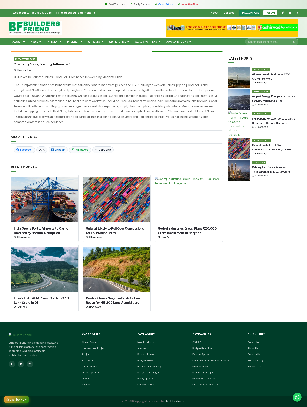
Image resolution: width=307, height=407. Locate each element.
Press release (145, 354)
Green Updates (261, 69)
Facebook (26, 149)
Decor (85, 378)
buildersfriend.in (177, 401)
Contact (229, 12)
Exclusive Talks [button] (146, 41)
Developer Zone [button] (177, 41)
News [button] (35, 41)
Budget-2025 (145, 360)
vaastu (86, 384)
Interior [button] (53, 41)
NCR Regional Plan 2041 (206, 384)
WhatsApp (82, 149)
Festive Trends (146, 384)
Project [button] (16, 41)
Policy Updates (145, 378)
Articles (141, 348)
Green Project (90, 342)
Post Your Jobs (117, 4)
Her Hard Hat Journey (149, 366)
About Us (253, 348)
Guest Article (165, 4)
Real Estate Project (203, 372)
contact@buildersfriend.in (77, 12)
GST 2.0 (196, 342)
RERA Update (200, 366)
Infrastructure (25, 59)
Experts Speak (200, 354)
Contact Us (254, 354)
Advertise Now (189, 4)
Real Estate (259, 162)
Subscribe (253, 342)
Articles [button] (94, 41)
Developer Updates (203, 378)
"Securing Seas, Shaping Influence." (42, 64)
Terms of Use (255, 366)
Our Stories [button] (118, 41)
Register (270, 12)
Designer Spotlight (148, 372)
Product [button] (73, 41)
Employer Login (250, 12)
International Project (94, 348)
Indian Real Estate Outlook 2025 (210, 360)
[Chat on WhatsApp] (297, 397)
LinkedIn (60, 149)
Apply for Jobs (142, 4)
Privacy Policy (255, 360)
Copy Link (105, 149)
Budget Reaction (202, 348)
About (214, 12)
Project (86, 354)
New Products (145, 342)
